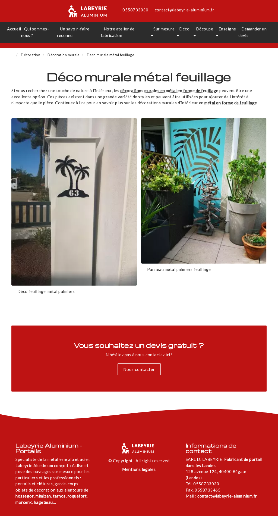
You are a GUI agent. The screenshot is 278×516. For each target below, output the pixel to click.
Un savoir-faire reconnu (73, 32)
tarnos (59, 495)
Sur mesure (164, 28)
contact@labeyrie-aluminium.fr (184, 9)
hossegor (24, 495)
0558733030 (135, 9)
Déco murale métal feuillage (110, 55)
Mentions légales (139, 469)
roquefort (77, 495)
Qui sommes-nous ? (35, 32)
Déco (184, 28)
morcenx (23, 502)
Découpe (204, 28)
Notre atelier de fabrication (118, 32)
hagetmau (43, 502)
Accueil (14, 28)
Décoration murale (64, 55)
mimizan (43, 495)
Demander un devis (252, 32)
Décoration (30, 55)
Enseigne (227, 28)
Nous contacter (139, 369)
